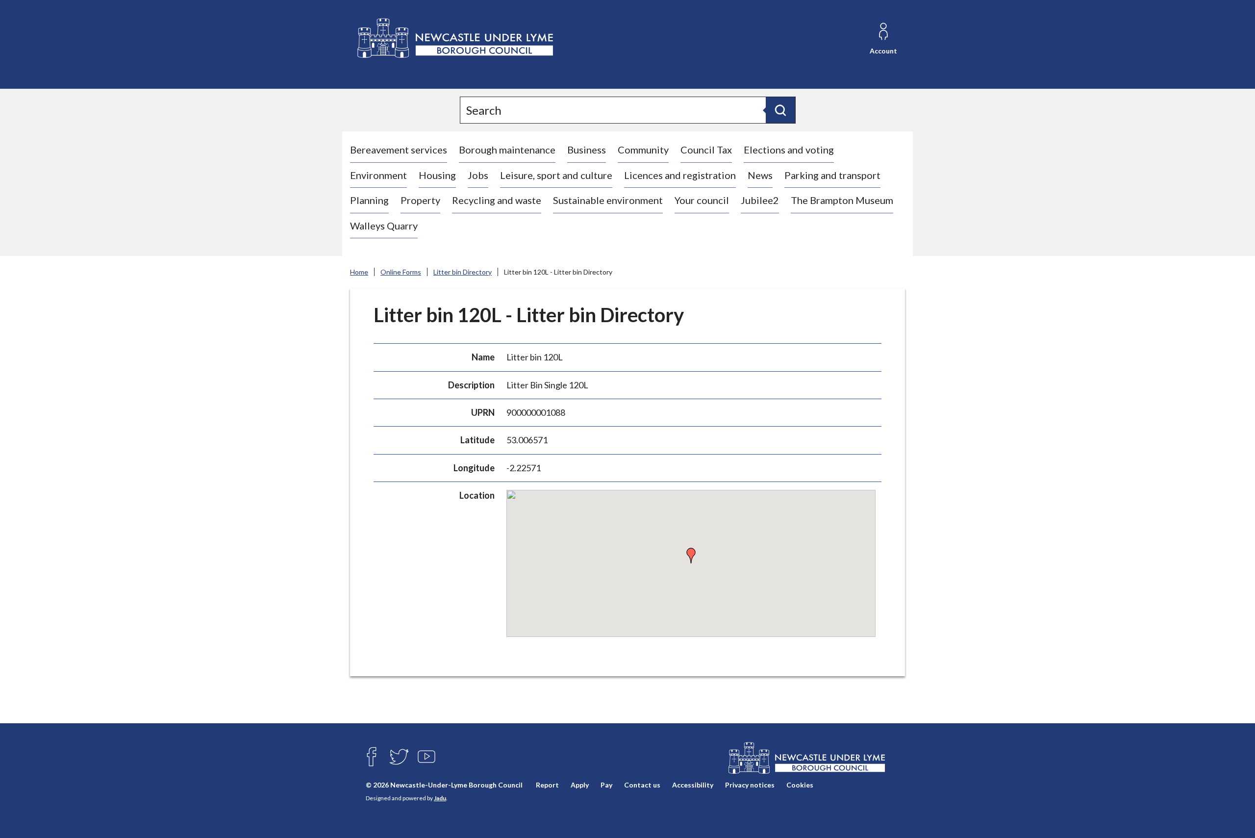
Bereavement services (398, 149)
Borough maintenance (507, 149)
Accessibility (692, 785)
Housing (437, 175)
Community (643, 149)
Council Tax (706, 149)
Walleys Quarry (384, 225)
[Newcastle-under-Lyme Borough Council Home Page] (454, 38)
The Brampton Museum (842, 200)
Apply (580, 785)
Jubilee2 (760, 200)
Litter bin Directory (462, 272)
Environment (378, 175)
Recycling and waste (496, 200)
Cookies (799, 785)
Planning (369, 200)
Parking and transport (832, 175)
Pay (606, 785)
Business (586, 149)
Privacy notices (750, 785)
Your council (702, 200)
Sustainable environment (608, 200)
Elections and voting (789, 149)
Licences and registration (680, 175)
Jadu (440, 798)
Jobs (478, 175)
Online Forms (400, 272)
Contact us (642, 785)
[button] (691, 555)
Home (359, 272)
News (760, 175)
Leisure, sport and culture (556, 175)
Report (547, 785)
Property (420, 200)
